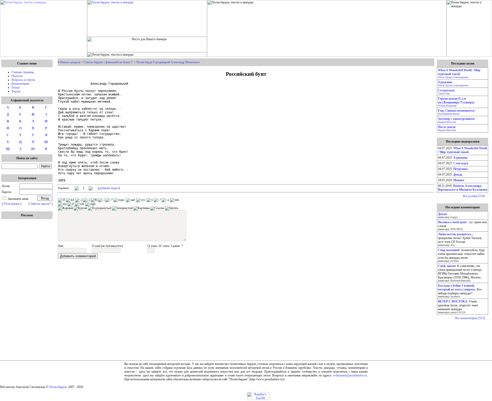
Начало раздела (70, 62)
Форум (16, 91)
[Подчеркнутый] (99, 208)
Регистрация (11, 203)
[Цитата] (171, 208)
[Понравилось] (77, 189)
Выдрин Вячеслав (447, 122)
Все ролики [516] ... (475, 196)
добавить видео (109, 188)
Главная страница (23, 72)
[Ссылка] (157, 208)
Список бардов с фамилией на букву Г (108, 62)
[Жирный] (65, 208)
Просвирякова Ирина (448, 114)
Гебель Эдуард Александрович (453, 77)
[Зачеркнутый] (122, 208)
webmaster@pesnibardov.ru (350, 375)
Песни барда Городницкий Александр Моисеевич (168, 62)
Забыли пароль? (40, 203)
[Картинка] (142, 208)
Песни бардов (58, 387)
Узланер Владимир (447, 105)
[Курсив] (80, 208)
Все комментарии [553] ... (471, 318)
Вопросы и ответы (23, 80)
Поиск (16, 87)
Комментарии (20, 83)
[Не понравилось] (91, 188)
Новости (17, 76)
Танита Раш (444, 93)
